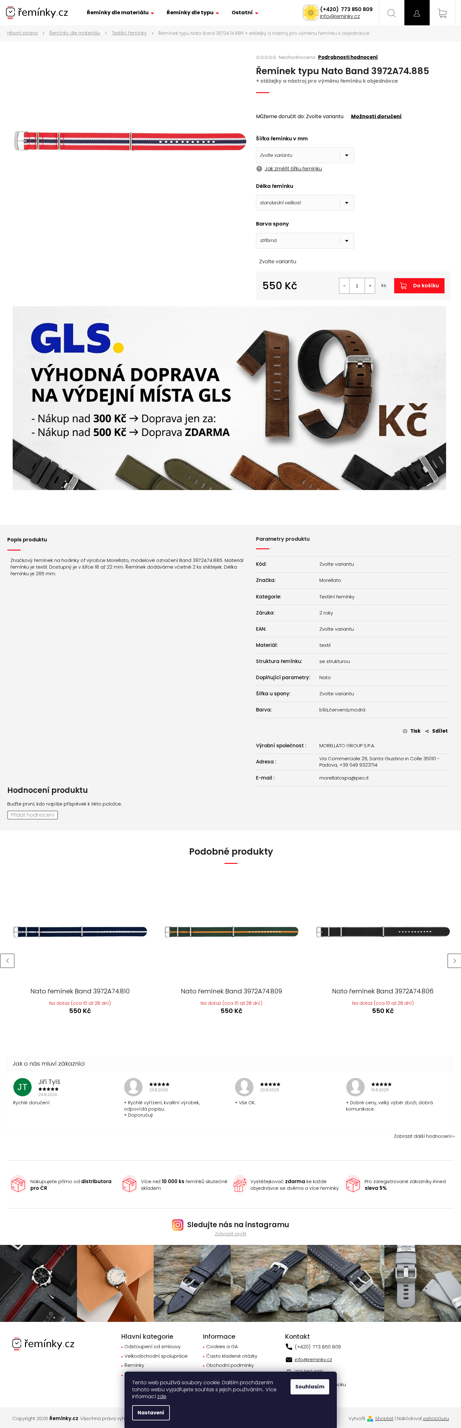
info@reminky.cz (340, 16)
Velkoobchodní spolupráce (156, 1356)
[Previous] (7, 960)
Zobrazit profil (230, 1233)
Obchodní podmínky (230, 1365)
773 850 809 (356, 9)
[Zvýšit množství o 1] (370, 285)
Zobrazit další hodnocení (422, 1136)
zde (161, 1396)
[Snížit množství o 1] (344, 285)
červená (339, 710)
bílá (323, 710)
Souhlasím (309, 1386)
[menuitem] (120, 12)
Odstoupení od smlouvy (153, 1346)
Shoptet (384, 1418)
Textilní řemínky (337, 597)
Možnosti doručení (376, 116)
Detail (79, 1028)
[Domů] (26, 33)
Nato (325, 677)
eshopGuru (436, 1418)
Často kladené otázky (231, 1356)
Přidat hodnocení (32, 815)
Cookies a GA (222, 1346)
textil (324, 645)
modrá (357, 710)
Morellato (330, 580)
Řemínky (134, 1365)
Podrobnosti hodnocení (348, 57)
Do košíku (426, 285)
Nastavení (151, 1412)
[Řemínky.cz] (43, 1343)
